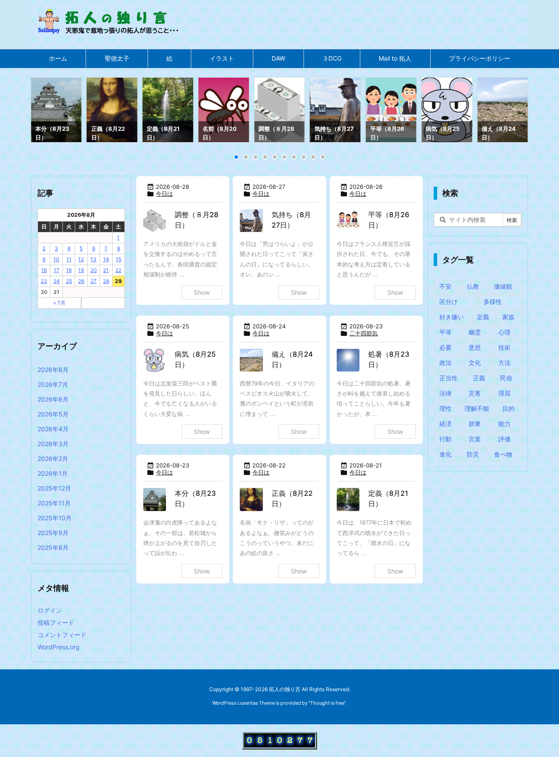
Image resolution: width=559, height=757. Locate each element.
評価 (504, 439)
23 (44, 281)
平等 (445, 332)
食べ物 (503, 454)
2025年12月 (54, 488)
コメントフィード (62, 634)
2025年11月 (54, 503)
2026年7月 (53, 384)
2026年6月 (53, 399)
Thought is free (327, 703)
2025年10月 (55, 518)
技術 (504, 347)
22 (118, 270)
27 (93, 281)
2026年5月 (53, 414)
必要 (445, 347)
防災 (473, 454)
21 (106, 270)
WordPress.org (58, 647)
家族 (508, 317)
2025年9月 (53, 532)
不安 (445, 286)
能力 (504, 423)
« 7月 (59, 303)
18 (69, 270)
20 (93, 270)
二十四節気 (363, 333)
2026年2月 (53, 458)
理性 (445, 408)
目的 (508, 408)
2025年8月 (53, 547)
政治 (445, 362)
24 (56, 281)
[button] (45, 111)
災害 (475, 393)
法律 (445, 393)
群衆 (475, 423)
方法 (504, 362)
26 (81, 281)
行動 (445, 439)
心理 (504, 332)
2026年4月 (53, 429)
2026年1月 (53, 473)
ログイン (50, 610)
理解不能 (477, 408)
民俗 (506, 378)
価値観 (503, 286)
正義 (479, 378)
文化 (475, 362)
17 (56, 270)
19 (81, 270)
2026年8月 (53, 369)
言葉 (475, 439)
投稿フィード (56, 622)
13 (93, 259)
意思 (475, 347)
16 (44, 270)
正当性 (448, 378)
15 (118, 259)
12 (81, 259)
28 (106, 281)
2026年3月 (53, 443)
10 (56, 259)
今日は (164, 193)
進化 (445, 454)
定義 (483, 317)
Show (202, 292)
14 (106, 259)
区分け (448, 301)
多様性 (492, 301)
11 (69, 259)
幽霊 (475, 332)
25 (69, 281)
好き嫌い (451, 317)
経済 (445, 423)
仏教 (473, 286)
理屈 (504, 393)
